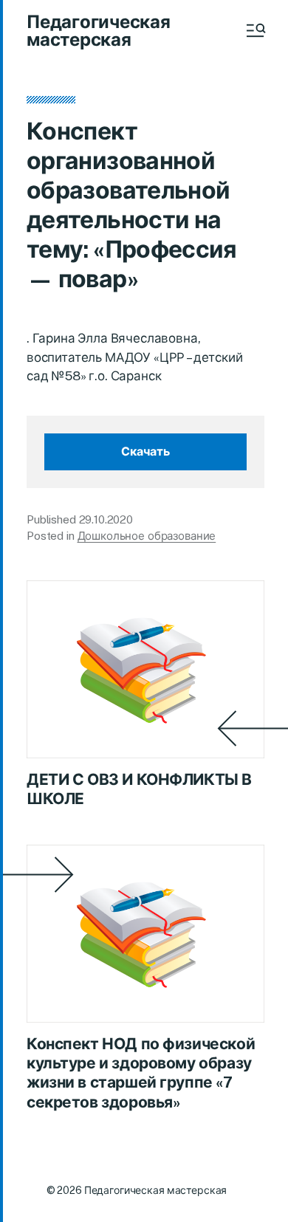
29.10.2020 (106, 519)
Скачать (145, 451)
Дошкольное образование (147, 535)
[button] (255, 30)
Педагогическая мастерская (99, 30)
